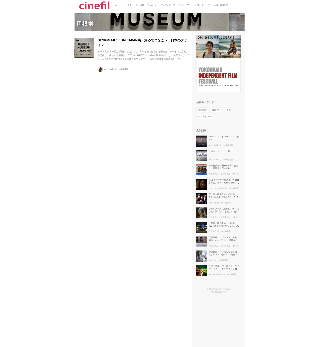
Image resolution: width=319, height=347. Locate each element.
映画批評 (202, 110)
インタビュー (205, 116)
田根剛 (85, 24)
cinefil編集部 (122, 69)
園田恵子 (216, 110)
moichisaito (109, 69)
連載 (228, 110)
